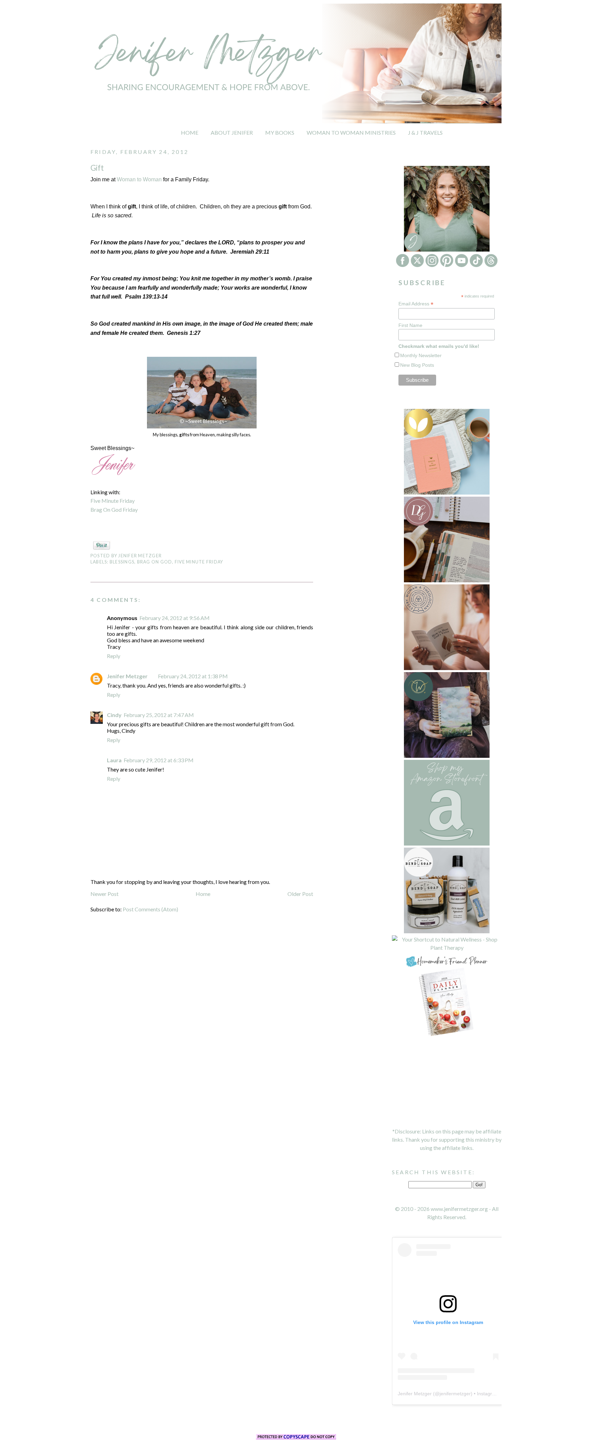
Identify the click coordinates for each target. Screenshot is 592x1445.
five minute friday (199, 561)
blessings (122, 561)
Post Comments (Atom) (150, 909)
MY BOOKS (279, 132)
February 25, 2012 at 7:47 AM (159, 715)
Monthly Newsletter (421, 355)
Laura (114, 760)
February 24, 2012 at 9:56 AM (174, 618)
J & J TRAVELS (425, 132)
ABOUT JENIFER (232, 132)
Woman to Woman (139, 179)
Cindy (114, 715)
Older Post (300, 893)
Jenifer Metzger (127, 676)
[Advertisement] (447, 1082)
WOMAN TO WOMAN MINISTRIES (351, 132)
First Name (410, 325)
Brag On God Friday (114, 509)
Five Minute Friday (112, 500)
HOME (189, 132)
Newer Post (104, 893)
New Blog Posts (417, 365)
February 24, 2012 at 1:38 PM (193, 676)
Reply (113, 656)
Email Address (415, 304)
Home (203, 893)
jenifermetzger (455, 1393)
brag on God (154, 561)
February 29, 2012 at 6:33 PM (159, 760)
